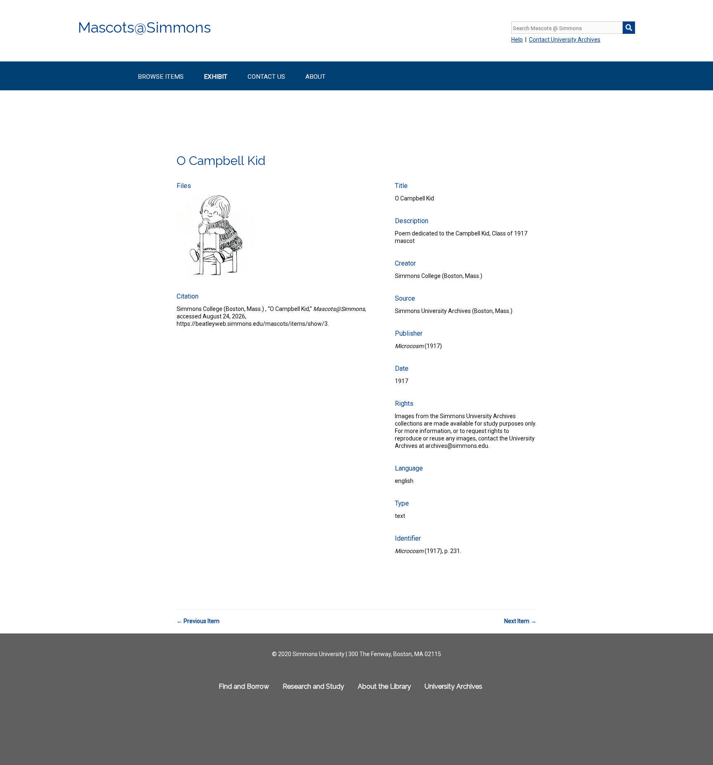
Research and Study (313, 686)
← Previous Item (198, 621)
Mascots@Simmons (144, 27)
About (315, 76)
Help (517, 39)
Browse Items (161, 76)
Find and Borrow (244, 686)
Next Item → (520, 621)
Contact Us (266, 76)
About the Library (384, 686)
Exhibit (215, 76)
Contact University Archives (564, 39)
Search (629, 27)
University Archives (453, 686)
